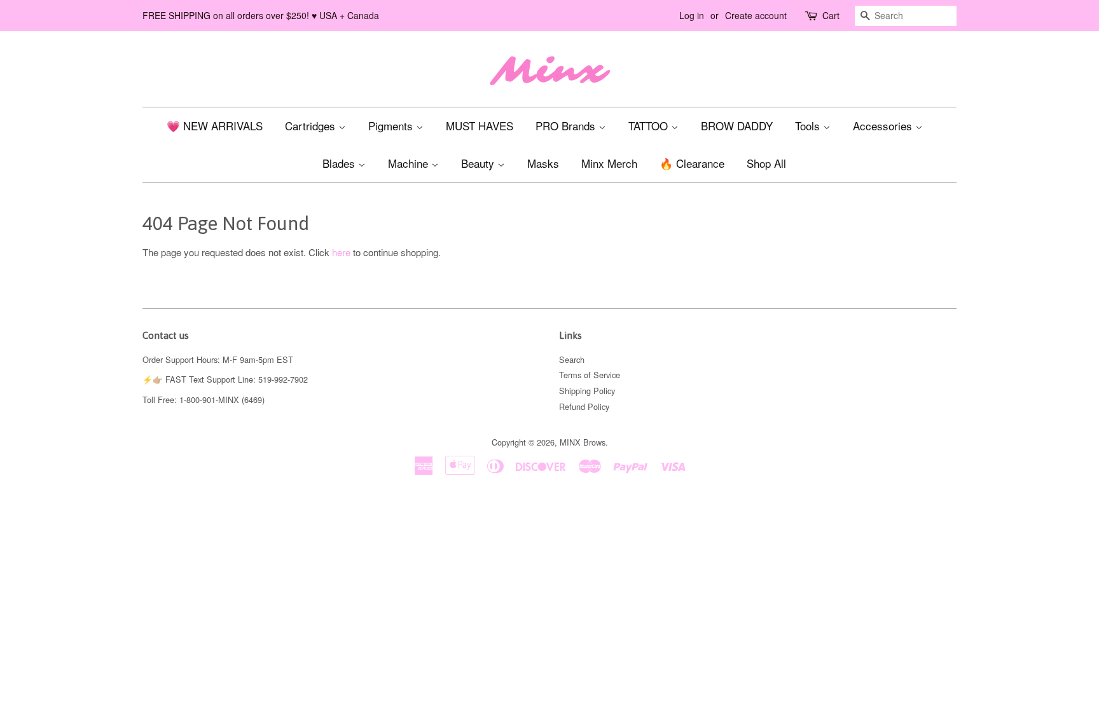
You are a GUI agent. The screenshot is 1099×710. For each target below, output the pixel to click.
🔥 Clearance (692, 163)
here (341, 252)
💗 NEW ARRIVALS (215, 125)
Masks (543, 163)
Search (571, 359)
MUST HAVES (479, 125)
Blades (340, 163)
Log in (691, 15)
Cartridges (311, 125)
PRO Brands (567, 125)
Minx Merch (609, 163)
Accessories (884, 125)
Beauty (479, 163)
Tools (809, 125)
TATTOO (649, 125)
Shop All (766, 163)
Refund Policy (584, 406)
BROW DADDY (737, 125)
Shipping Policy (587, 391)
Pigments (392, 125)
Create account (756, 15)
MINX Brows (582, 442)
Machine (409, 163)
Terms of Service (589, 375)
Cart (831, 15)
